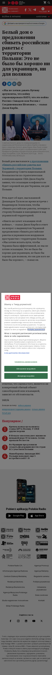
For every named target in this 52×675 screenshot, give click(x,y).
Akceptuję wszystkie (26, 376)
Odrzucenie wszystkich (26, 369)
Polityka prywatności (36, 329)
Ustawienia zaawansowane (26, 362)
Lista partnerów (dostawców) (16, 353)
